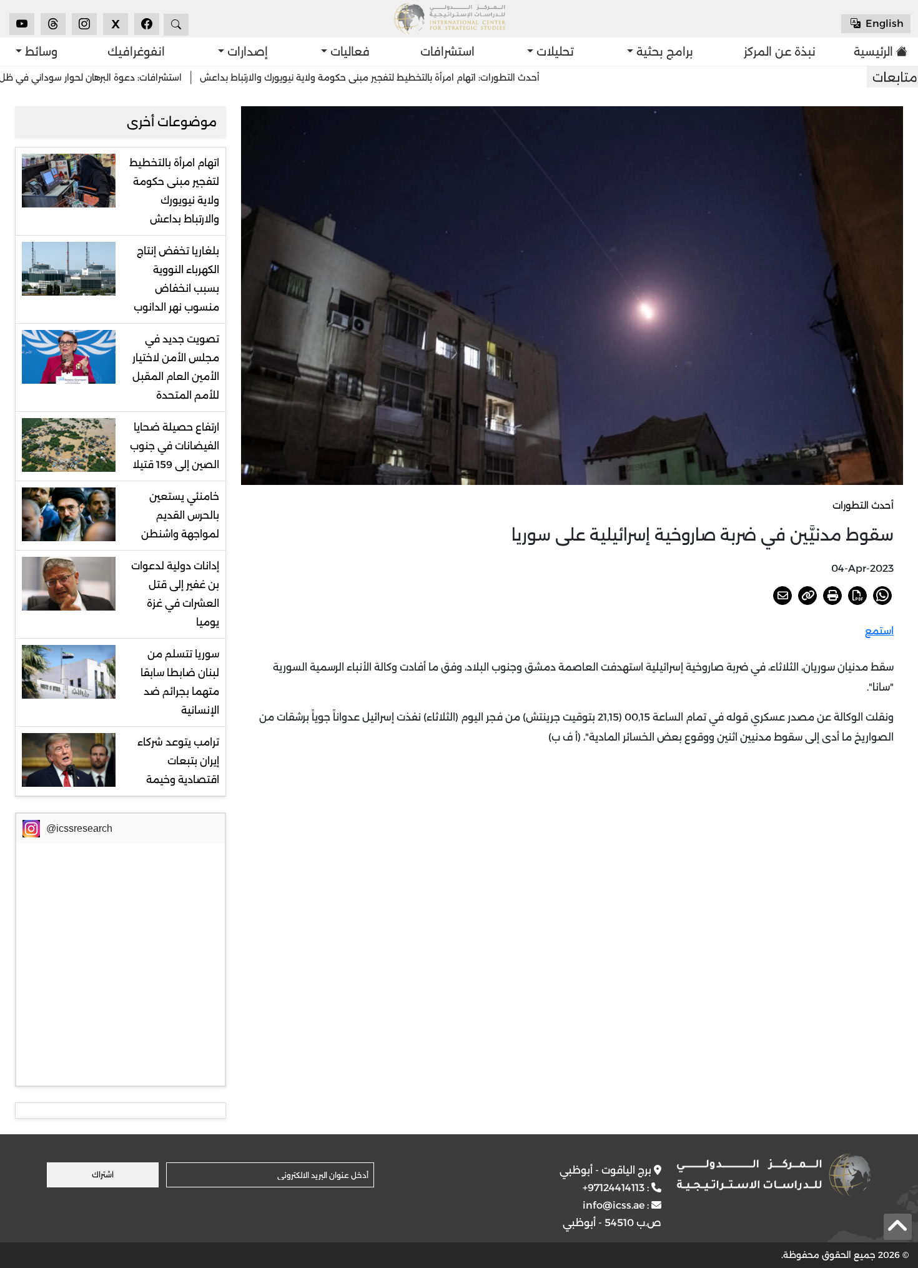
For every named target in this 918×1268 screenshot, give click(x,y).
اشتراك (103, 1174)
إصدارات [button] (246, 52)
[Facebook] (146, 24)
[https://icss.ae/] (773, 1175)
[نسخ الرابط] (807, 595)
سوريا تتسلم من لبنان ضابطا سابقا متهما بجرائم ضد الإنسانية (180, 682)
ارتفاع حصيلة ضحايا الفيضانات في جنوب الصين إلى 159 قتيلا (174, 446)
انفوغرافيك (136, 52)
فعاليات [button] (348, 52)
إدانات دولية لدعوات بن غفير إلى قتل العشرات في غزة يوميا (175, 594)
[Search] (176, 25)
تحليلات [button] (553, 52)
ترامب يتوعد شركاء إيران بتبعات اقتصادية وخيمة (178, 761)
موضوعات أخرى (172, 121)
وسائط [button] (39, 52)
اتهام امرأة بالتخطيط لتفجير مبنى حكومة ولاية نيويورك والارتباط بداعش (174, 191)
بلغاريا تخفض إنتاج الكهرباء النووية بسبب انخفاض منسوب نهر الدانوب (176, 279)
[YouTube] (21, 24)
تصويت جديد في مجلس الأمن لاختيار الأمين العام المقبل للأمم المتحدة (175, 367)
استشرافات (447, 52)
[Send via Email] (782, 595)
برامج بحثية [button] (663, 52)
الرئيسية (877, 52)
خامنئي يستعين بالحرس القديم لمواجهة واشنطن (180, 515)
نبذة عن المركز (780, 52)
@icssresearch (79, 828)
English (883, 23)
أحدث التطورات (863, 505)
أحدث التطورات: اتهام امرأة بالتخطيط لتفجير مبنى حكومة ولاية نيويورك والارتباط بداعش (418, 77)
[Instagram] (84, 24)
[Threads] (53, 24)
